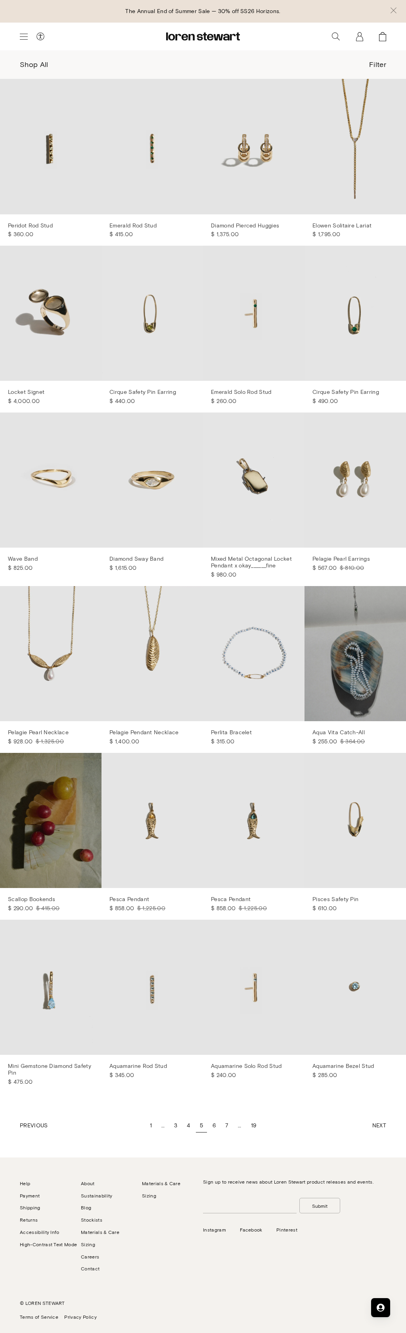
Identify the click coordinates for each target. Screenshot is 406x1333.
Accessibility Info (39, 1232)
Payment (30, 1195)
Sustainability (96, 1195)
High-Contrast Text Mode (48, 1244)
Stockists (91, 1219)
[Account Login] (359, 36)
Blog (86, 1207)
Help (25, 1183)
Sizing (88, 1244)
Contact (90, 1268)
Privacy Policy (80, 1317)
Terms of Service (39, 1317)
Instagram (214, 1229)
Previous (34, 1124)
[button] (393, 11)
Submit (319, 1206)
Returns (29, 1219)
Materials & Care (100, 1232)
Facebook (251, 1229)
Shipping (30, 1207)
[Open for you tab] (380, 1307)
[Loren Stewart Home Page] (203, 36)
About (88, 1183)
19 (254, 1124)
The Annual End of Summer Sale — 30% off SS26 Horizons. (202, 11)
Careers (90, 1256)
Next (379, 1124)
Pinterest (286, 1229)
